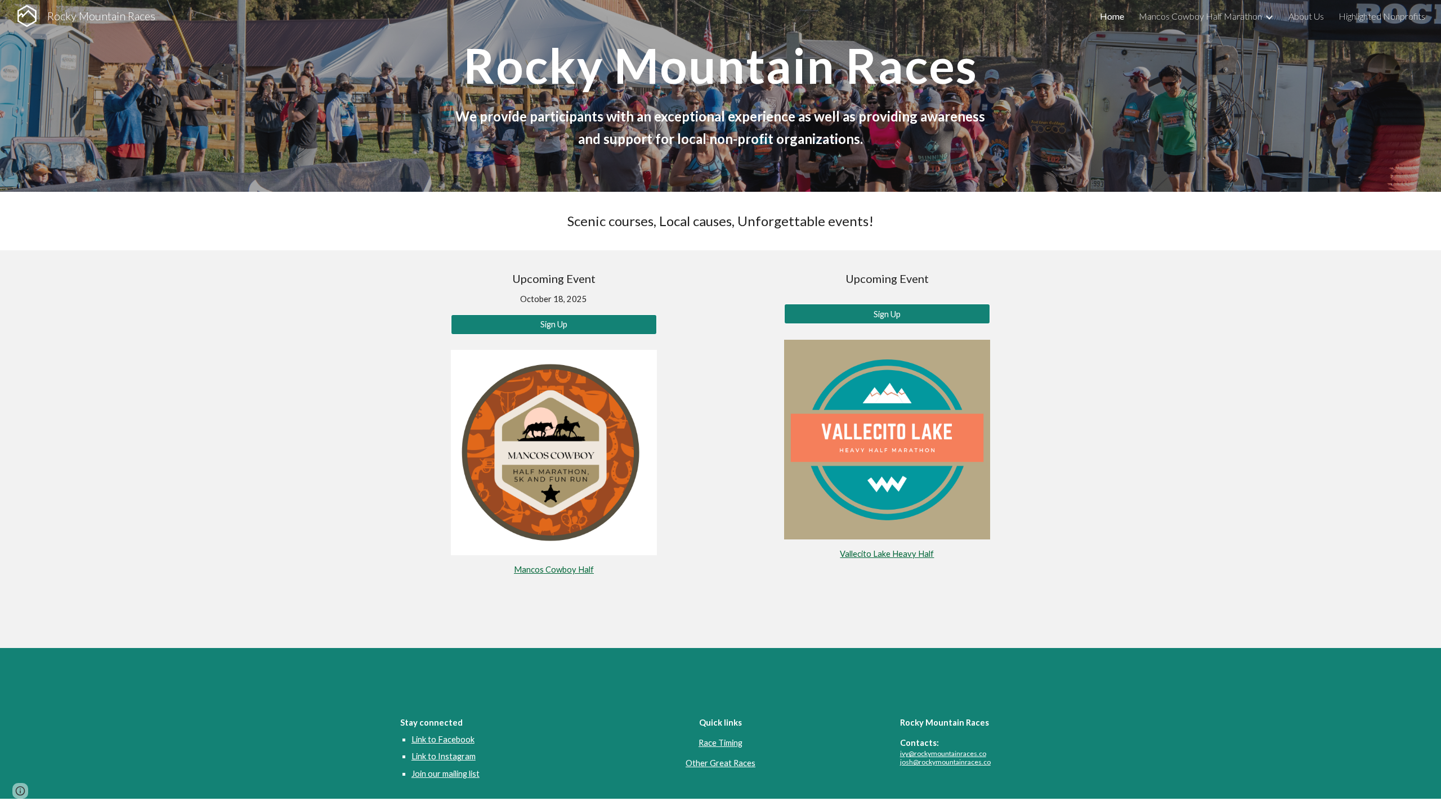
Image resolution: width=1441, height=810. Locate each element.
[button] (20, 791)
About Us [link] (1306, 16)
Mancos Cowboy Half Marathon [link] (1200, 16)
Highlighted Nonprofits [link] (1382, 16)
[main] (720, 65)
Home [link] (1112, 16)
